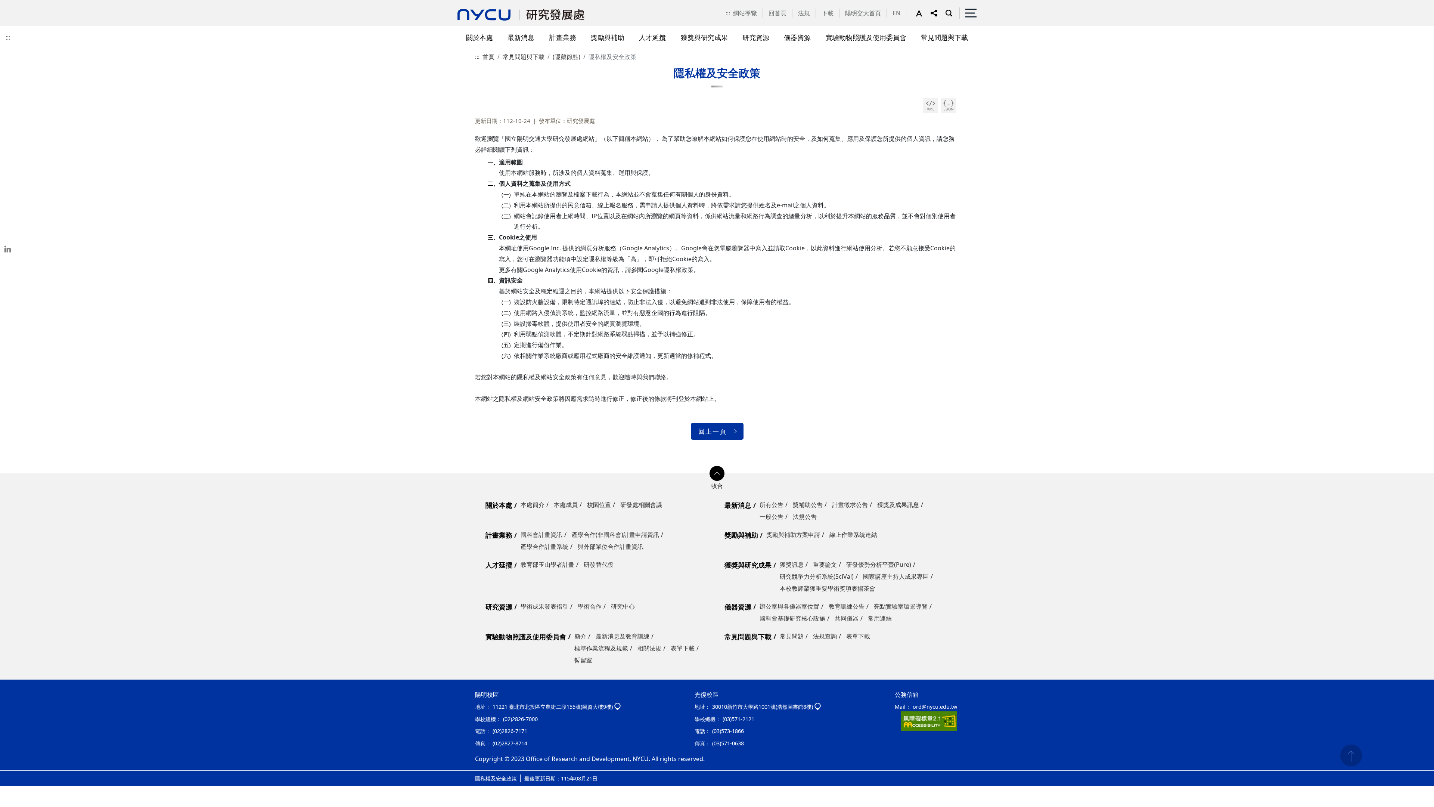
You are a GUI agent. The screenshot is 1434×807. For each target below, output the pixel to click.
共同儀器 (847, 618)
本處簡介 (532, 505)
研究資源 (498, 606)
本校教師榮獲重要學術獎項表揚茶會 (827, 588)
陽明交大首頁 (863, 13)
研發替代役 (599, 564)
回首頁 (777, 13)
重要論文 (825, 564)
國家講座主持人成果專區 (896, 576)
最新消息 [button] (521, 37)
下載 (828, 13)
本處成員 (566, 505)
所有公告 (771, 505)
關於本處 (498, 505)
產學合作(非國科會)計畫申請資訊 (615, 535)
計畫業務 (498, 535)
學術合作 (590, 606)
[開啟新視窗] (930, 105)
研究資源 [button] (755, 37)
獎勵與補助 (741, 535)
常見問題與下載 (523, 57)
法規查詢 (825, 636)
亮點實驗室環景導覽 (901, 606)
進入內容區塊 (18, 4)
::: (728, 13)
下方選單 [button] (717, 473)
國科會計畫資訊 (541, 535)
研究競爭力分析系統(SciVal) (817, 576)
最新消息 (737, 505)
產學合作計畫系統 (544, 546)
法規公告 (805, 517)
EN (896, 13)
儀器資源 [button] (797, 37)
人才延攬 (498, 564)
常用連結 (880, 618)
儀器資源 (737, 606)
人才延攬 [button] (652, 37)
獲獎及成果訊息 (898, 505)
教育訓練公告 (847, 606)
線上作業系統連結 (853, 535)
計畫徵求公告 (850, 505)
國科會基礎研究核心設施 (792, 618)
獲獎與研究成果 (748, 564)
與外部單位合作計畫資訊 (610, 546)
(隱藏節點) (566, 57)
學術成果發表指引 (544, 606)
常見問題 (792, 636)
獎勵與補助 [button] (607, 37)
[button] (923, 13)
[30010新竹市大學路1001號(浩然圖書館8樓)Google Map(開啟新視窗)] (817, 706)
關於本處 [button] (479, 37)
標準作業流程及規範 (601, 648)
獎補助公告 (808, 505)
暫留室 (583, 660)
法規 (804, 13)
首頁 (488, 57)
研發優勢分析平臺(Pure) (878, 564)
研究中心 (623, 606)
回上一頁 (712, 431)
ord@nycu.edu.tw (935, 706)
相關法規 (649, 648)
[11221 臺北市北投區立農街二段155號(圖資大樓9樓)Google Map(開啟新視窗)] (617, 706)
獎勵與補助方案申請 (793, 535)
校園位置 (599, 505)
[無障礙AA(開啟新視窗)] (929, 721)
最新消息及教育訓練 (622, 636)
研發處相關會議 (641, 505)
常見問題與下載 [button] (944, 37)
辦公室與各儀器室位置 (789, 606)
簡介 (580, 636)
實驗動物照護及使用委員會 (525, 636)
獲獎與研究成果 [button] (704, 37)
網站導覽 (745, 13)
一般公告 (771, 517)
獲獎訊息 (792, 564)
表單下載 (683, 648)
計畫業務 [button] (562, 37)
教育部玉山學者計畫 (547, 564)
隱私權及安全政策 (496, 778)
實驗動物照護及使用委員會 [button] (866, 37)
